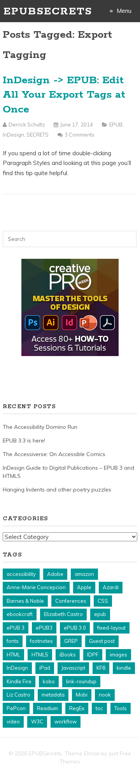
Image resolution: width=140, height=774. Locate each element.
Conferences (70, 601)
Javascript (73, 668)
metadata (53, 695)
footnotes (41, 641)
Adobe (55, 574)
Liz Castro (18, 695)
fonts (13, 641)
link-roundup (81, 681)
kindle (124, 668)
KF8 (100, 668)
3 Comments (79, 135)
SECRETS (37, 135)
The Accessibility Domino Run (40, 426)
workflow (65, 721)
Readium (47, 708)
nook (105, 695)
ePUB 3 (15, 628)
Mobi (82, 695)
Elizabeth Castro (63, 614)
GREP (71, 641)
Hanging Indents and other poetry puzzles (57, 489)
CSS (103, 601)
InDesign (13, 135)
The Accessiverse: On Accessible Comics (54, 454)
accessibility (21, 574)
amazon (84, 574)
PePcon (16, 708)
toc (99, 708)
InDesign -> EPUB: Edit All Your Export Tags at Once (64, 95)
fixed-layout (111, 628)
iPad (44, 668)
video (13, 721)
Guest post (102, 641)
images (118, 654)
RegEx (76, 708)
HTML (13, 654)
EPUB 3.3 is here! (24, 440)
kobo (49, 681)
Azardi (111, 587)
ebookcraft (20, 614)
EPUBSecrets (48, 11)
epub (100, 614)
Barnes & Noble (25, 601)
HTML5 (40, 654)
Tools (120, 708)
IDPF (92, 654)
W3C (37, 721)
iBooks (68, 654)
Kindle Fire (19, 681)
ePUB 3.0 (75, 628)
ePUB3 (44, 628)
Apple (84, 587)
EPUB (115, 124)
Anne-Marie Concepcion (36, 587)
